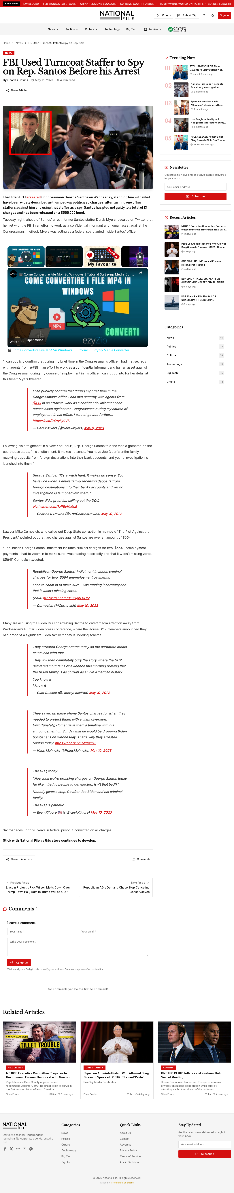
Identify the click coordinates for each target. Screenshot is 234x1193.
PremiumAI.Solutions (122, 1182)
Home (6, 43)
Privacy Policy (128, 1150)
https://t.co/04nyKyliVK (51, 421)
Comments (143, 859)
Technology (112, 29)
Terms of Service (130, 1156)
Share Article (18, 90)
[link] (13, 274)
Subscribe (198, 196)
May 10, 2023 (111, 514)
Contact (124, 1138)
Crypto (65, 1162)
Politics (70, 29)
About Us (125, 1132)
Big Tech (131, 29)
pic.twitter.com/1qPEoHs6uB (55, 506)
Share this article (21, 859)
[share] (140, 272)
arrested (33, 197)
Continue (22, 962)
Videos (166, 15)
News (51, 29)
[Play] (102, 256)
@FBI (37, 403)
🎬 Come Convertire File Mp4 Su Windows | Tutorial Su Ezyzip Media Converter (77, 274)
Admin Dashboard (130, 1162)
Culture (89, 29)
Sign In (224, 15)
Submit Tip (190, 15)
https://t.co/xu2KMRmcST (75, 743)
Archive (153, 29)
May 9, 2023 (94, 428)
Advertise (125, 1144)
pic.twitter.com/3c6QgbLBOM (66, 598)
